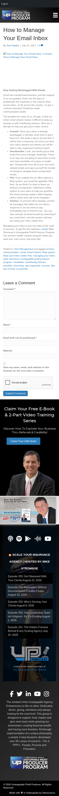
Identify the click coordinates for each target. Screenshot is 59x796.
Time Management (23, 249)
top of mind (9, 269)
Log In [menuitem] (4, 3)
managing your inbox (44, 255)
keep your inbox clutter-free (17, 255)
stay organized (32, 265)
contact (44, 229)
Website (7, 350)
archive (50, 249)
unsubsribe (22, 269)
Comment (9, 289)
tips (53, 265)
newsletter (18, 262)
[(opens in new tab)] (28, 510)
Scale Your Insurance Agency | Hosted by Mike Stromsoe (29, 561)
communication (11, 252)
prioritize (7, 265)
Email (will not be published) (20, 337)
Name (7, 324)
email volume (34, 252)
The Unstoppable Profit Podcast (29, 669)
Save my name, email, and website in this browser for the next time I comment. (26, 369)
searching (18, 265)
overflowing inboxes (35, 262)
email (23, 252)
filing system (48, 252)
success (45, 265)
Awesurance (48, 792)
